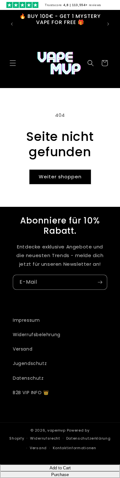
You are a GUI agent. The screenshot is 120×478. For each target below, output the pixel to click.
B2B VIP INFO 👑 (31, 392)
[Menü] (13, 63)
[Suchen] (91, 63)
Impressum (26, 320)
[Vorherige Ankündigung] (12, 24)
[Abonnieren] (100, 282)
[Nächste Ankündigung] (108, 24)
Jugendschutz (30, 363)
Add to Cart (60, 468)
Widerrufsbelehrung (36, 334)
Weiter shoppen (60, 176)
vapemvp (56, 430)
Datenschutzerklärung (88, 438)
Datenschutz (28, 378)
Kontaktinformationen (74, 447)
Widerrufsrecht (45, 438)
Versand (22, 349)
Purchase (60, 474)
